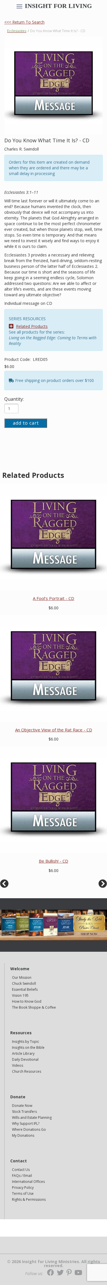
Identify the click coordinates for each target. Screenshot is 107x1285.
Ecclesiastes (16, 30)
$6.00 (9, 366)
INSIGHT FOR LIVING (58, 6)
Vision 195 (20, 995)
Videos (17, 1065)
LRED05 (40, 359)
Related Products (32, 326)
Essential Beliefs (25, 989)
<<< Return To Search (24, 22)
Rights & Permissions (29, 1199)
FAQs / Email (22, 1175)
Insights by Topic (25, 1041)
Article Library (23, 1053)
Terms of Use (23, 1193)
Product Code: (18, 359)
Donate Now (22, 1105)
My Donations (23, 1135)
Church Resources (26, 1071)
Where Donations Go (29, 1129)
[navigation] (19, 7)
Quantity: (14, 399)
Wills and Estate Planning (32, 1117)
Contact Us (21, 1169)
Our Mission (21, 977)
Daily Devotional (25, 1059)
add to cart (26, 423)
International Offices (28, 1181)
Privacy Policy (23, 1187)
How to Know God (26, 1001)
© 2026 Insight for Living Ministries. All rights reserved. (53, 1264)
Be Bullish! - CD (53, 861)
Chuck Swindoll (24, 983)
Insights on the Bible (28, 1047)
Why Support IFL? (25, 1123)
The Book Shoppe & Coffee (34, 1007)
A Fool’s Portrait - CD (53, 598)
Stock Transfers (24, 1111)
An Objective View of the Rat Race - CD (53, 730)
